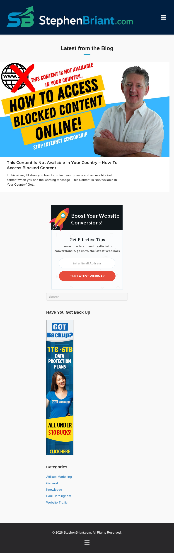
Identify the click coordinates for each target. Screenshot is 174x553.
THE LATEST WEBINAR (87, 276)
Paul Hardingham (58, 496)
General (52, 483)
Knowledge (54, 489)
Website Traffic (57, 502)
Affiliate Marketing (59, 476)
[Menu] (163, 17)
